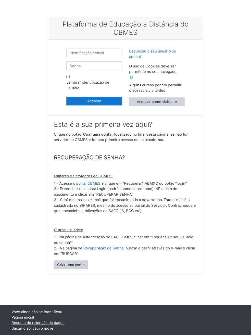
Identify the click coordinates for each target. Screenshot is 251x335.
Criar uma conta (71, 265)
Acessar (94, 101)
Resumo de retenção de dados (38, 323)
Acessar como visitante (157, 102)
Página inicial (23, 317)
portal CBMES (88, 183)
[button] (132, 77)
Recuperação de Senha (103, 248)
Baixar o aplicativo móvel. (33, 328)
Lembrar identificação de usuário (87, 85)
